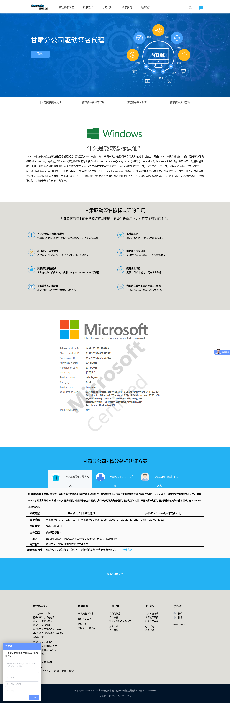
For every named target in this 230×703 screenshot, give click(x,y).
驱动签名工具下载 (86, 627)
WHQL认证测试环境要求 (45, 646)
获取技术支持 (115, 574)
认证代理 (107, 7)
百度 (64, 671)
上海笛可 (46, 671)
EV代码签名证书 (86, 613)
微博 (180, 617)
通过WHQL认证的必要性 (45, 617)
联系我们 (146, 7)
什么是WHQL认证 (41, 613)
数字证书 (88, 7)
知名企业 (113, 626)
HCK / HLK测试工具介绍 (45, 650)
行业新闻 (149, 626)
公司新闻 (149, 630)
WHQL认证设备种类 (42, 625)
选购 (40, 54)
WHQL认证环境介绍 (42, 642)
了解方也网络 (151, 613)
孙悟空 (56, 671)
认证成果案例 (151, 617)
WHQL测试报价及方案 (120, 621)
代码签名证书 (84, 618)
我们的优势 (114, 613)
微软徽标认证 (66, 7)
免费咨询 (127, 549)
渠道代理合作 (151, 621)
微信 (180, 613)
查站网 (72, 671)
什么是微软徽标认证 (50, 102)
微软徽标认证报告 (137, 102)
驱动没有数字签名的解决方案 (47, 629)
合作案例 (113, 630)
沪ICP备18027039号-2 (145, 690)
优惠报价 (82, 623)
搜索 (190, 7)
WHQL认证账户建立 (42, 621)
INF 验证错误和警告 (42, 661)
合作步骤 (113, 617)
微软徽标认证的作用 (93, 102)
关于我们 (127, 7)
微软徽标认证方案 (180, 102)
